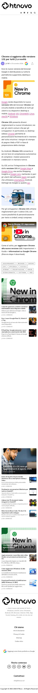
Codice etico (19, 641)
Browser (21, 263)
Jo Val (7, 63)
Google (4, 102)
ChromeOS (24, 113)
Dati (4, 266)
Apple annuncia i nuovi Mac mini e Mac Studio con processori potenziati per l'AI (15, 557)
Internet (6, 269)
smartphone (19, 180)
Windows (14, 116)
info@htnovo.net (19, 681)
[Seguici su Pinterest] (29, 666)
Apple (23, 177)
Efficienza (13, 266)
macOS (5, 116)
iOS (17, 113)
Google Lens (15, 174)
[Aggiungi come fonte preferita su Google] (26, 63)
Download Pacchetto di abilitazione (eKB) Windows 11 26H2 (14, 581)
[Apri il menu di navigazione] (21, 13)
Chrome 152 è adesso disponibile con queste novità (18, 298)
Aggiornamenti (8, 263)
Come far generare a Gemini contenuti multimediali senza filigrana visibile (15, 307)
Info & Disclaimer (19, 630)
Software (22, 272)
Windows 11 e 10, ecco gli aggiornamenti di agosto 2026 (17, 467)
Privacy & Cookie (19, 634)
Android (11, 113)
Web (31, 272)
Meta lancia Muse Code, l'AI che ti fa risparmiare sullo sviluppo (14, 512)
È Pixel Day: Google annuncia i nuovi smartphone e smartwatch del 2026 (14, 331)
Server (29, 269)
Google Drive (7, 171)
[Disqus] (19, 367)
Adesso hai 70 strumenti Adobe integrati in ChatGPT (12, 501)
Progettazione (18, 269)
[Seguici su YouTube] (24, 666)
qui (28, 183)
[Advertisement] (19, 35)
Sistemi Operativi (9, 272)
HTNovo (19, 689)
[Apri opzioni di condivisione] (32, 63)
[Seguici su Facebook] (27, 13)
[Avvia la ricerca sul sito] (34, 13)
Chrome (11, 134)
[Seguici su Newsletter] (19, 666)
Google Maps (25, 168)
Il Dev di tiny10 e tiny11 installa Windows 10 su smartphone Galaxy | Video (14, 478)
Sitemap (19, 638)
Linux (31, 113)
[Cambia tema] (24, 12)
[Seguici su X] (31, 13)
